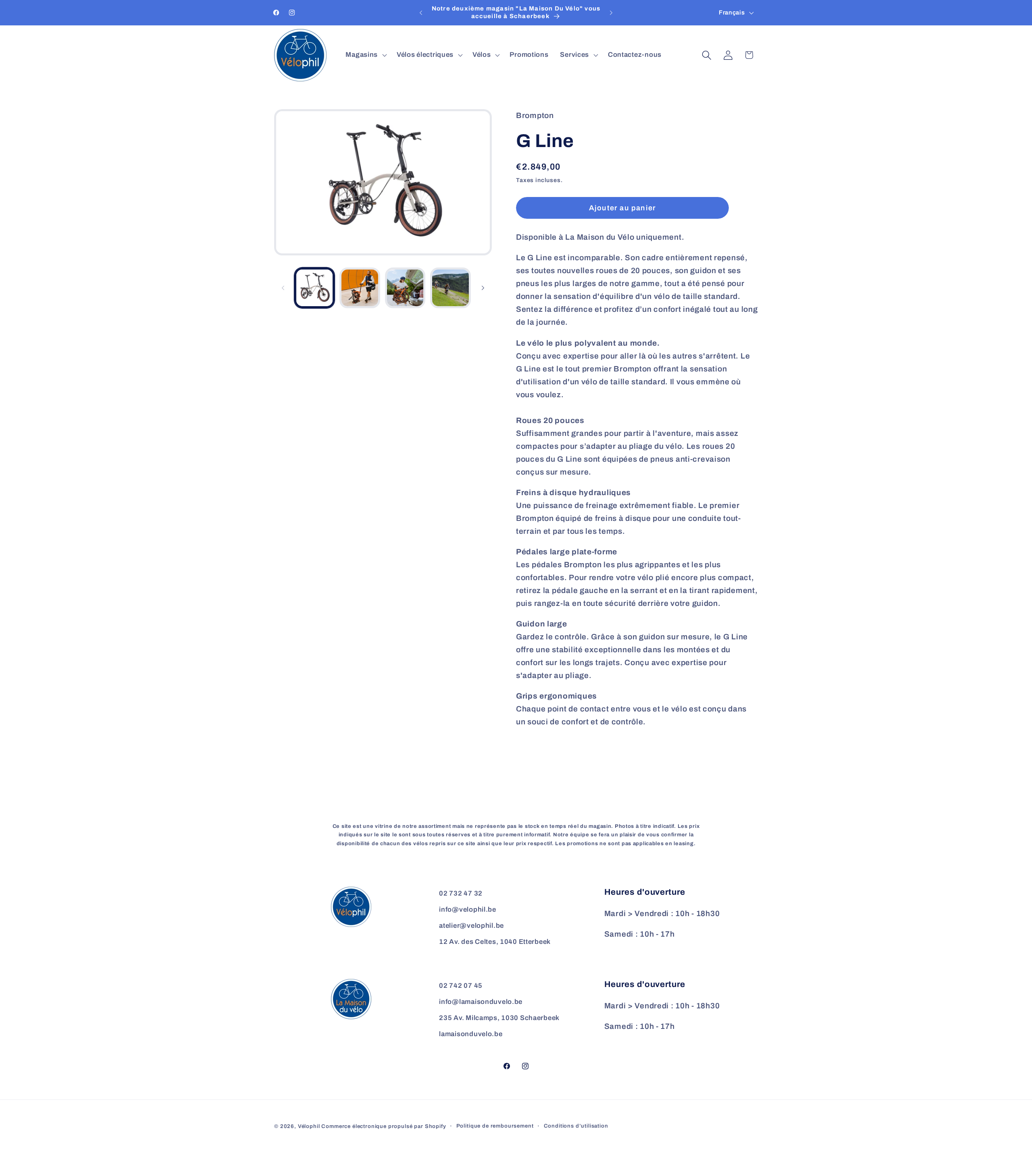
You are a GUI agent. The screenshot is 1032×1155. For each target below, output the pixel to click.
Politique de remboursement (495, 1126)
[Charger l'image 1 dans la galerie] (314, 287)
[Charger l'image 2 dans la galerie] (359, 287)
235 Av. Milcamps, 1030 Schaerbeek (499, 1018)
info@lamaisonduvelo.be (480, 1002)
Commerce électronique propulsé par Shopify (383, 1126)
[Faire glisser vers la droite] (483, 288)
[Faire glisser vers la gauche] (283, 288)
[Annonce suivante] (611, 13)
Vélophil (309, 1126)
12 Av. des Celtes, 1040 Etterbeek (495, 942)
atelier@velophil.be (471, 925)
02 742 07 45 (461, 985)
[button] (365, 55)
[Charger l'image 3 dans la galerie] (405, 287)
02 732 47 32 (461, 893)
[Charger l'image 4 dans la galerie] (450, 287)
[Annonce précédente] (421, 13)
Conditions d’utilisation (576, 1126)
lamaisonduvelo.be (470, 1034)
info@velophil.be (467, 909)
